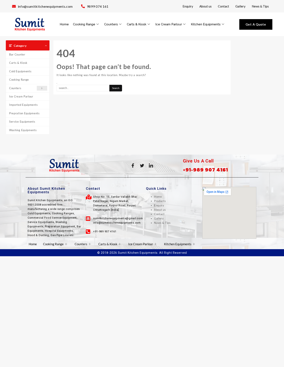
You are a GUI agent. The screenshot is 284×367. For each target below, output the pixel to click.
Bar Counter (17, 54)
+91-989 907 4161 (205, 169)
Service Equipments (22, 121)
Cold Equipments (20, 71)
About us (205, 6)
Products (160, 201)
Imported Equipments (23, 104)
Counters (111, 24)
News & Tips (260, 6)
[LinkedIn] (151, 165)
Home (64, 24)
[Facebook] (133, 165)
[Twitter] (142, 165)
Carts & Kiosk (136, 24)
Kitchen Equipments (206, 24)
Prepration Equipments (24, 113)
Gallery (240, 6)
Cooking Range (84, 24)
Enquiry (188, 6)
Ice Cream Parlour (168, 24)
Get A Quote (256, 24)
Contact (223, 6)
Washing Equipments (23, 130)
